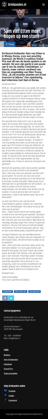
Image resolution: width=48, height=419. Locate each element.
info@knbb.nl (14, 338)
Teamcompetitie (10, 373)
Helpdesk (8, 364)
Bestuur (7, 355)
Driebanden (7, 291)
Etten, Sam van (20, 291)
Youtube (11, 391)
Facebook (12, 400)
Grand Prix (8, 369)
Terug (11, 44)
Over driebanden (11, 360)
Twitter (11, 396)
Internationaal (34, 291)
